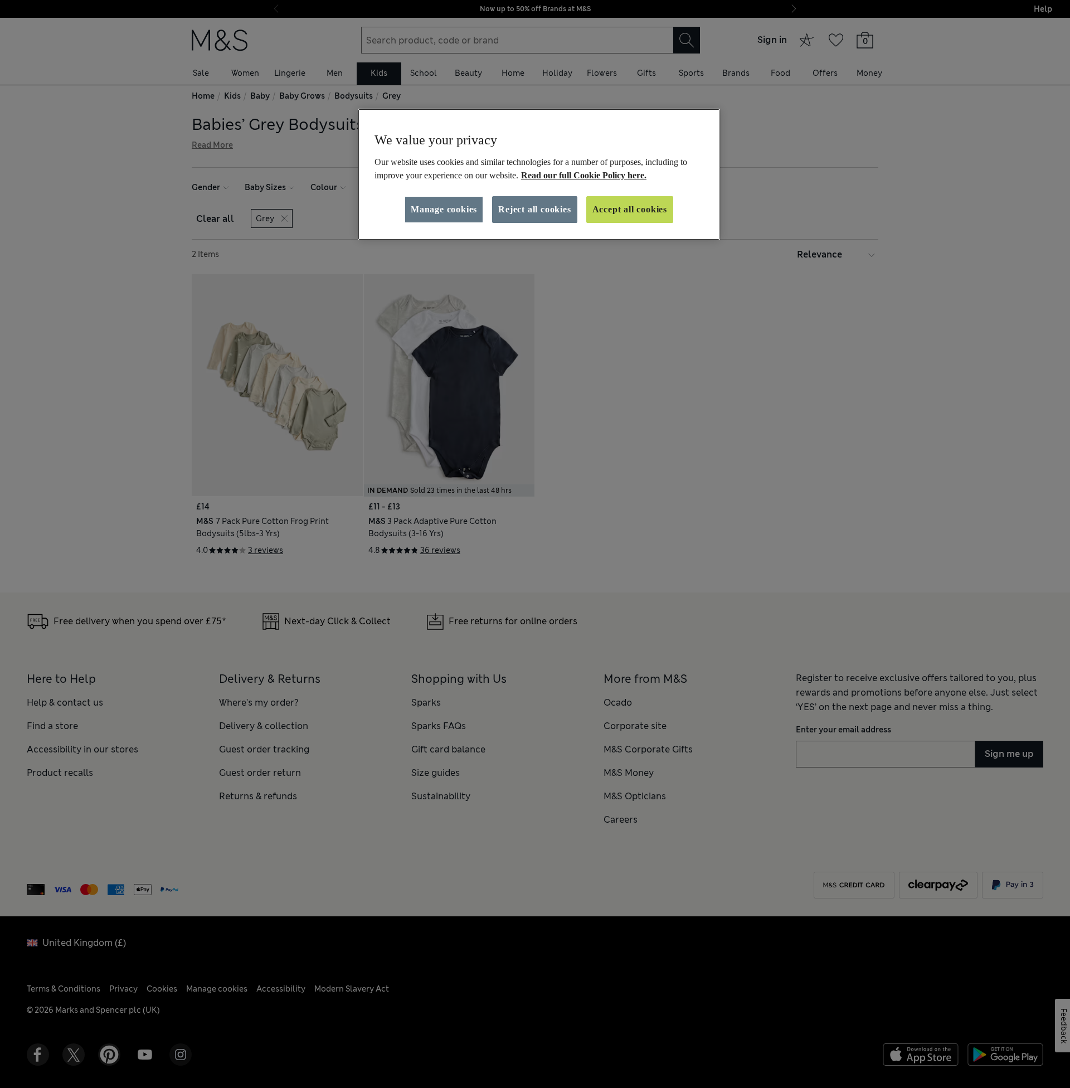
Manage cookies (444, 209)
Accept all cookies (629, 209)
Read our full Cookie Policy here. (583, 175)
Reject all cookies (534, 209)
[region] (539, 174)
